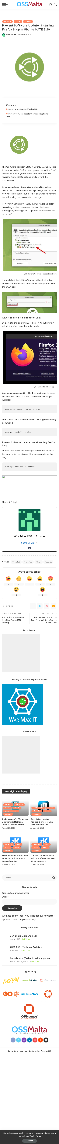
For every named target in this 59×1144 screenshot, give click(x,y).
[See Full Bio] (36, 543)
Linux (18, 21)
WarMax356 (11, 35)
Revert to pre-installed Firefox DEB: (23, 109)
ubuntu (28, 21)
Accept (29, 1141)
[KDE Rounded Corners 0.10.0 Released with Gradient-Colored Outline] (15, 843)
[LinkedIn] (29, 548)
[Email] (53, 606)
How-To (7, 21)
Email (5, 897)
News (17, 808)
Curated (16, 562)
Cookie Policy (35, 1136)
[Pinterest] (46, 606)
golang (8, 804)
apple (50, 808)
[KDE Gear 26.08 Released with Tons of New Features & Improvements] (43, 843)
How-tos (28, 562)
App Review (38, 808)
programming (11, 811)
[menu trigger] (5, 4)
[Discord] (45, 1040)
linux (39, 562)
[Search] (55, 4)
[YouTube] (35, 1040)
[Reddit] (40, 1040)
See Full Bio (28, 542)
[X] (40, 606)
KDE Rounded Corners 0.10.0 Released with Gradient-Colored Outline (15, 858)
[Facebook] (33, 606)
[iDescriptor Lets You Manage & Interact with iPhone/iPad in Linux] (43, 806)
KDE (18, 844)
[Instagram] (24, 1040)
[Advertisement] (21, 653)
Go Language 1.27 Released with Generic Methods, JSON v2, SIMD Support (15, 822)
